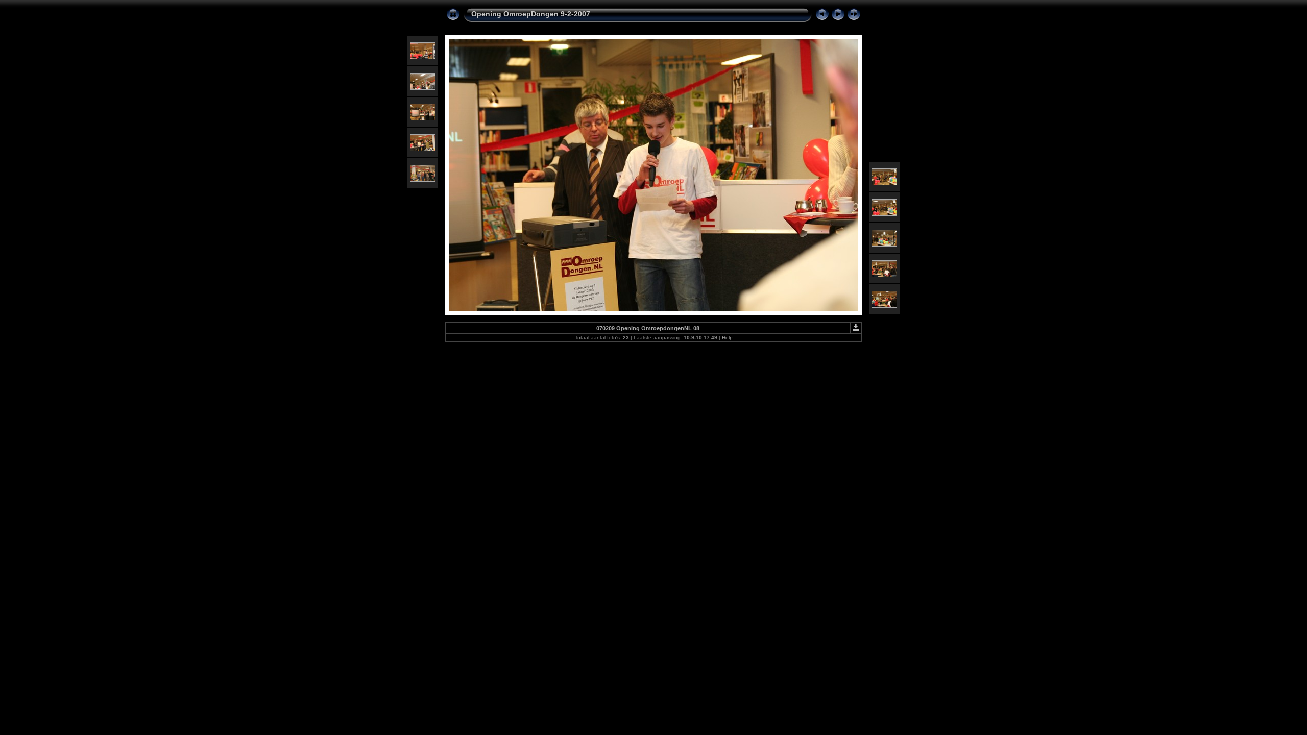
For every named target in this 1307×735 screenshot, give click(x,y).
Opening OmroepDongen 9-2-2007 (530, 14)
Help (727, 337)
